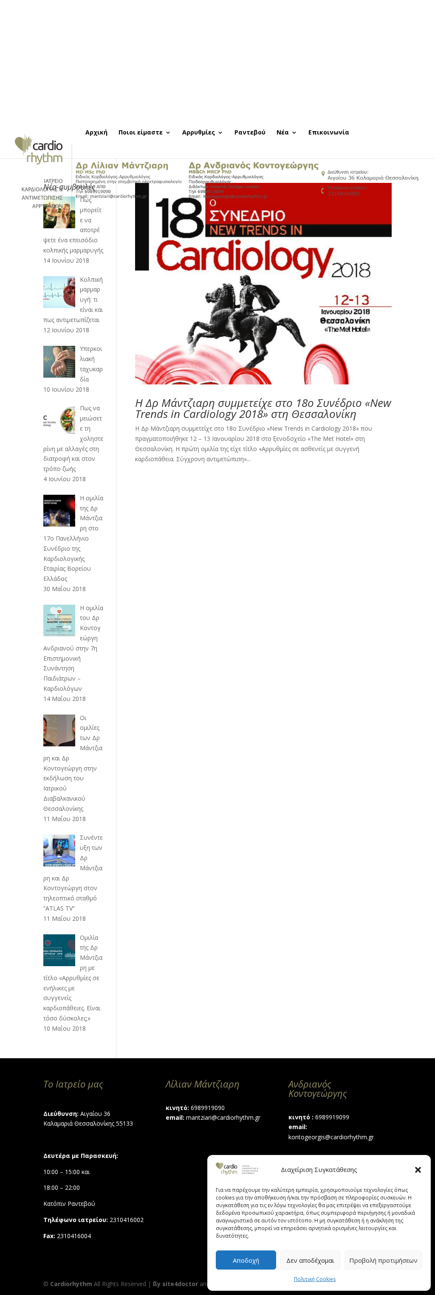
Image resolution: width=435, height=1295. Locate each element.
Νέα (283, 132)
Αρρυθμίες (198, 132)
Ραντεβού (250, 132)
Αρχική (96, 132)
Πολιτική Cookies (315, 1279)
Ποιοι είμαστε (141, 132)
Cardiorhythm (71, 1284)
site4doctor (180, 1284)
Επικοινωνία (328, 132)
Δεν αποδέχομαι (310, 1260)
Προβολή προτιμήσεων (383, 1260)
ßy (157, 1284)
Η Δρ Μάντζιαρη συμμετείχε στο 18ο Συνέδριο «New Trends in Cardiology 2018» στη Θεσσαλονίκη (263, 408)
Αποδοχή (246, 1260)
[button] (418, 1170)
